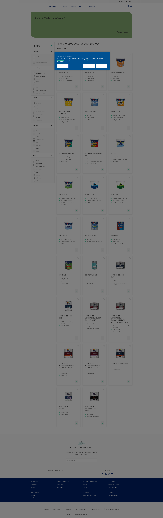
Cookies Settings (62, 65)
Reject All (101, 65)
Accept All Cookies (89, 65)
